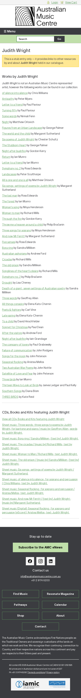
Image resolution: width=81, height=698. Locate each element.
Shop (20, 615)
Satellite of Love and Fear (17, 373)
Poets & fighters (11, 309)
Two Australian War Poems (17, 367)
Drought (7, 282)
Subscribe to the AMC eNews (40, 547)
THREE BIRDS (10, 396)
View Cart (71, 2)
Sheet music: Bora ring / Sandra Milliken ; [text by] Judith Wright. (40, 438)
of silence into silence (15, 93)
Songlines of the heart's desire (20, 271)
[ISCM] (57, 684)
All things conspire (13, 303)
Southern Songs (11, 391)
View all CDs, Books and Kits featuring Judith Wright (33, 419)
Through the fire (12, 218)
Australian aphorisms (14, 253)
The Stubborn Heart (14, 145)
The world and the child (16, 133)
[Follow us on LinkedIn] (51, 561)
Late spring (8, 315)
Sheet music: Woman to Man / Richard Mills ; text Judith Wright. (40, 454)
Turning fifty (9, 110)
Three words (9, 298)
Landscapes (9, 174)
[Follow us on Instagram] (40, 561)
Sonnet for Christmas (15, 327)
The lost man (9, 195)
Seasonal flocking (12, 362)
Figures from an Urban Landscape (22, 127)
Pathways (20, 604)
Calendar (60, 604)
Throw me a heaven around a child (22, 224)
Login (54, 2)
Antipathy (8, 98)
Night (5, 122)
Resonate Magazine (60, 593)
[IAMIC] (27, 684)
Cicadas (7, 259)
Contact (40, 626)
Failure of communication (17, 350)
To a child (8, 321)
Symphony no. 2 (11, 168)
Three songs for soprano (16, 230)
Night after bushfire (14, 151)
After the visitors (12, 332)
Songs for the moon (14, 356)
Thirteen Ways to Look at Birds (20, 385)
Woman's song (10, 207)
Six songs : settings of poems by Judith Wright (29, 185)
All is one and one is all (15, 180)
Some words (9, 116)
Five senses (8, 242)
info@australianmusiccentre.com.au (41, 576)
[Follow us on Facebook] (30, 561)
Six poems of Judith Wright (18, 139)
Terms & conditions (36, 672)
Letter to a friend (12, 104)
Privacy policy (53, 672)
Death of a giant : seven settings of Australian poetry (33, 288)
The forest (8, 201)
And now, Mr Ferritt (13, 236)
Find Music (20, 593)
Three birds (9, 379)
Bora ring (7, 247)
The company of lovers (15, 344)
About (60, 615)
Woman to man (11, 213)
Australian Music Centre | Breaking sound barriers (40, 16)
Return (6, 156)
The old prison (10, 265)
